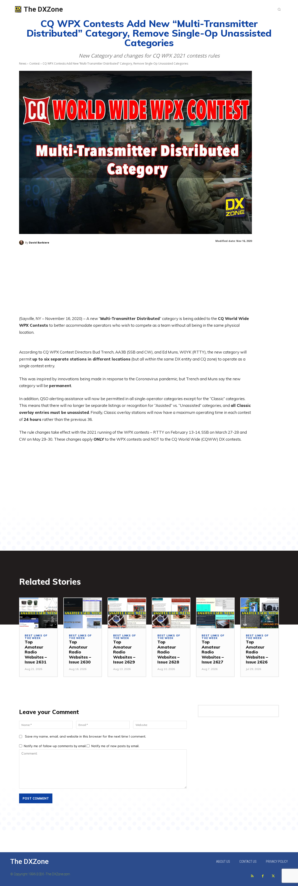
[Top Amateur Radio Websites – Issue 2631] (38, 613)
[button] (279, 9)
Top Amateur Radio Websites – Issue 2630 (80, 652)
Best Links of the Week (36, 636)
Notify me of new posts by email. (115, 746)
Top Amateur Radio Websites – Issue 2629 (124, 652)
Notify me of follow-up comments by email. (55, 746)
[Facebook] (263, 876)
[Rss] (252, 876)
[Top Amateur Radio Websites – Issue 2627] (215, 613)
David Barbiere (39, 242)
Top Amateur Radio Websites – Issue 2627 (213, 652)
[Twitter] (273, 876)
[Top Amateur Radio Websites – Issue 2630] (83, 613)
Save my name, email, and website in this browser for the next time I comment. (85, 736)
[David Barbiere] (22, 242)
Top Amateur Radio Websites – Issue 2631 (36, 652)
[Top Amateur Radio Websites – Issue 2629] (127, 613)
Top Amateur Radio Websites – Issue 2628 (168, 652)
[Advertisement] (135, 282)
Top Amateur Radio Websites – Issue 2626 (257, 652)
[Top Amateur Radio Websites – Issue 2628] (171, 613)
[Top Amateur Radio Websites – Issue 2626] (259, 613)
